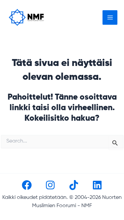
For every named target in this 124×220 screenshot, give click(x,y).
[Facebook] (27, 185)
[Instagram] (50, 185)
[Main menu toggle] (110, 17)
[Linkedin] (97, 185)
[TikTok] (74, 185)
